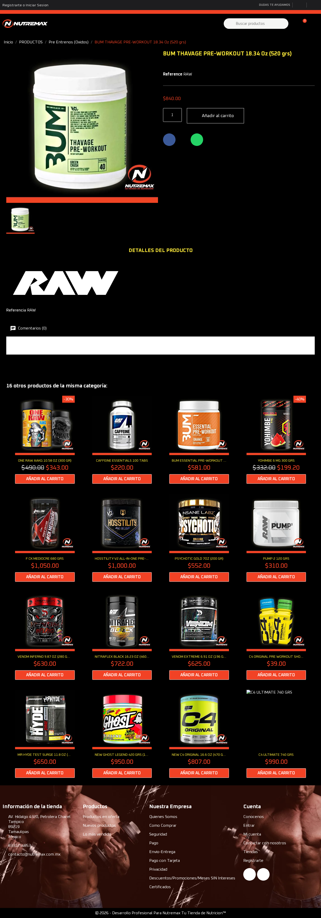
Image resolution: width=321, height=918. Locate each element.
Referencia (16, 310)
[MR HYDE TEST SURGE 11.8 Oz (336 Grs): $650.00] (45, 733)
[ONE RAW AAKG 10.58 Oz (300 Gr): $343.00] (45, 439)
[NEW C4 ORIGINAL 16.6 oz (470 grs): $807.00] (199, 733)
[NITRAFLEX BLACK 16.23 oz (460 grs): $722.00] (122, 635)
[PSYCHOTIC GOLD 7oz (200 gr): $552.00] (199, 537)
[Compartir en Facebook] (169, 139)
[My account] (294, 23)
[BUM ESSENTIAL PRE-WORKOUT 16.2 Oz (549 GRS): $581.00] (199, 439)
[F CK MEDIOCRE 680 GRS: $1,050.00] (45, 537)
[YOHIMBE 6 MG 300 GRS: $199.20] (276, 439)
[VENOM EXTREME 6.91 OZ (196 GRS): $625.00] (199, 635)
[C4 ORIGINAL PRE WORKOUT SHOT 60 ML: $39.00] (276, 635)
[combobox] (256, 24)
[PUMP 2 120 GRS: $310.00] (276, 537)
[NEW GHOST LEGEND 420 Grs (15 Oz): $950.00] (122, 733)
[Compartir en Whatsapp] (197, 139)
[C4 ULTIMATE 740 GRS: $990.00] (276, 733)
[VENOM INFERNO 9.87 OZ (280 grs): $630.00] (45, 635)
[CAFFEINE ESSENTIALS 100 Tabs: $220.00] (122, 439)
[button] (302, 23)
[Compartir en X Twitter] (183, 139)
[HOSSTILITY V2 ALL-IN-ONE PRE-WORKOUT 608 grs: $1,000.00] (122, 537)
